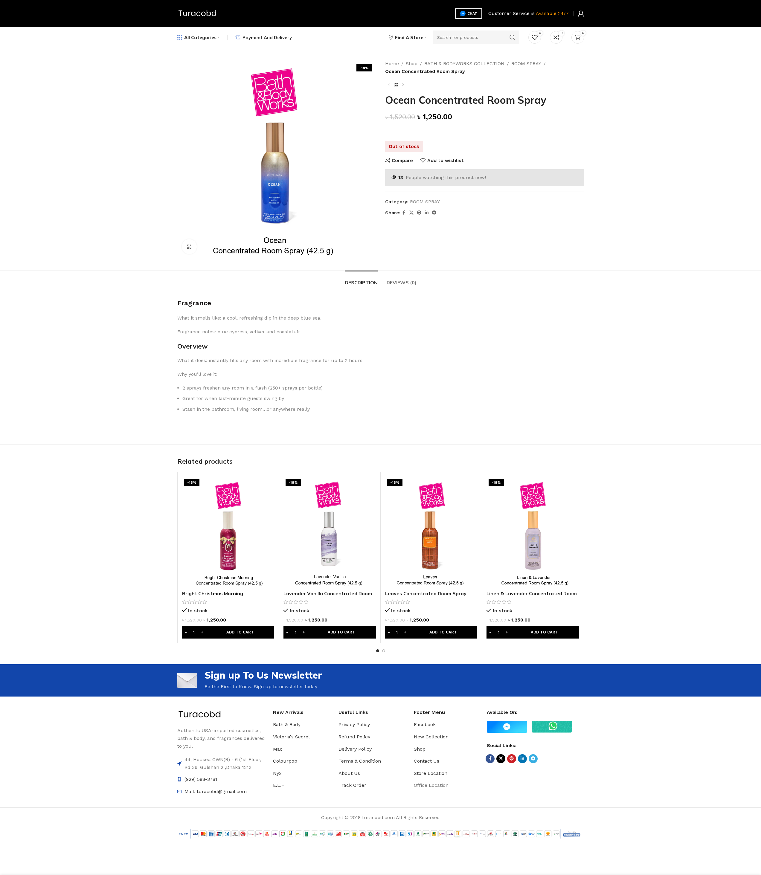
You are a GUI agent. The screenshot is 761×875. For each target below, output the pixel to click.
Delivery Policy (355, 749)
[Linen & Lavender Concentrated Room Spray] (533, 532)
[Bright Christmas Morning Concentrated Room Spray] (228, 532)
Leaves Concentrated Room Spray (425, 593)
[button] (228, 632)
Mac (278, 749)
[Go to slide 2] (383, 650)
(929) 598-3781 (200, 779)
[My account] (581, 13)
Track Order (352, 785)
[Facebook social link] (404, 213)
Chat (472, 13)
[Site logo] (197, 13)
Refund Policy (354, 737)
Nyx (277, 773)
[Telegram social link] (434, 213)
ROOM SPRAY (526, 63)
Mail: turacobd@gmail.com (215, 791)
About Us (349, 773)
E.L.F (278, 785)
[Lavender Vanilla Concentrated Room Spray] (329, 532)
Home (392, 63)
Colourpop (285, 761)
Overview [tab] (192, 346)
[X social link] (411, 213)
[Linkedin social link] (426, 213)
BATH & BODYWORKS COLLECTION (464, 63)
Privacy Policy (354, 724)
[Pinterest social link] (419, 213)
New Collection (431, 737)
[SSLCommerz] (380, 833)
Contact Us (426, 761)
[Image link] (199, 714)
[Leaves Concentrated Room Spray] (431, 532)
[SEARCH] (512, 37)
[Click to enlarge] (189, 246)
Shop (411, 63)
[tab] (361, 280)
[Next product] (403, 84)
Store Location (430, 773)
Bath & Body (287, 724)
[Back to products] (395, 84)
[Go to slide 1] (377, 650)
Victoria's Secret (291, 737)
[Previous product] (388, 84)
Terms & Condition (359, 761)
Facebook (425, 724)
